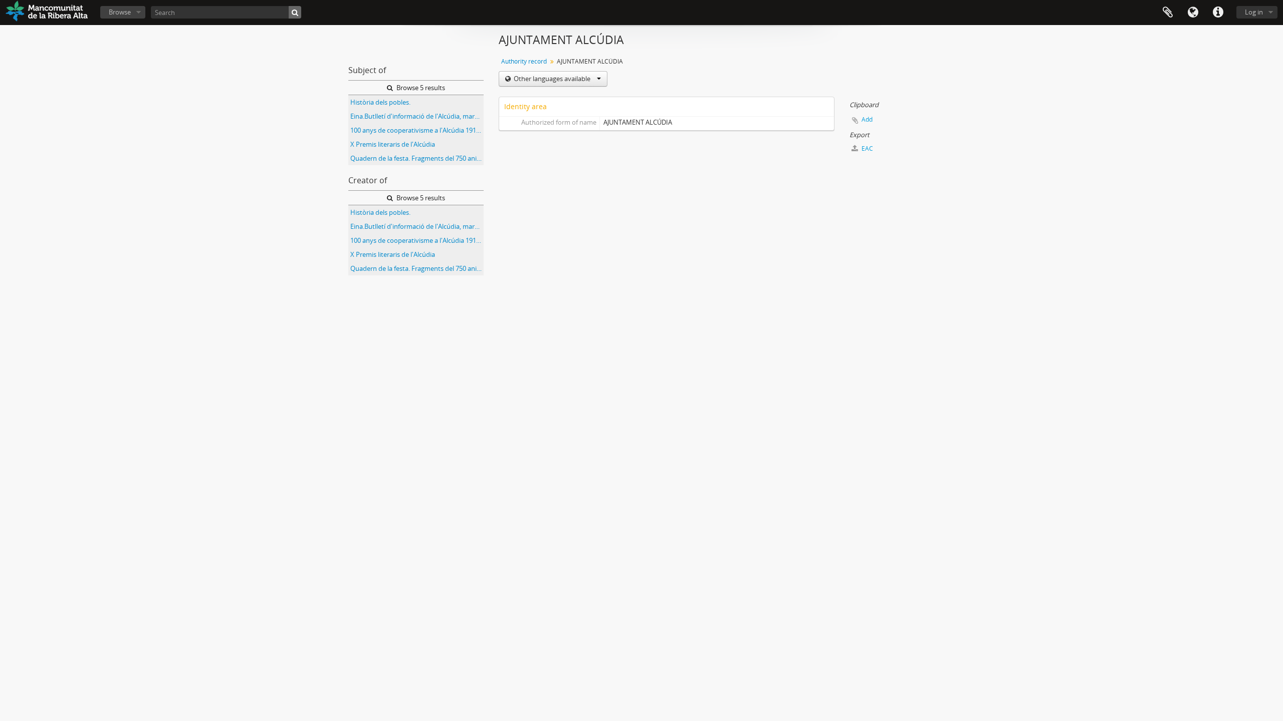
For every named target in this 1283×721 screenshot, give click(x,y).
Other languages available (552, 78)
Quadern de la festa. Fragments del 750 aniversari (417, 158)
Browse (120, 12)
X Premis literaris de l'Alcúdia (392, 144)
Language (1192, 12)
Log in (1254, 12)
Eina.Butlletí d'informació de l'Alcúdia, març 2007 (417, 116)
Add (867, 119)
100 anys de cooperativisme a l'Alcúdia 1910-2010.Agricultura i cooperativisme (417, 130)
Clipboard (1167, 12)
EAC (866, 148)
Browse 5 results (420, 87)
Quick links (1217, 12)
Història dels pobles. (380, 102)
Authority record (524, 61)
